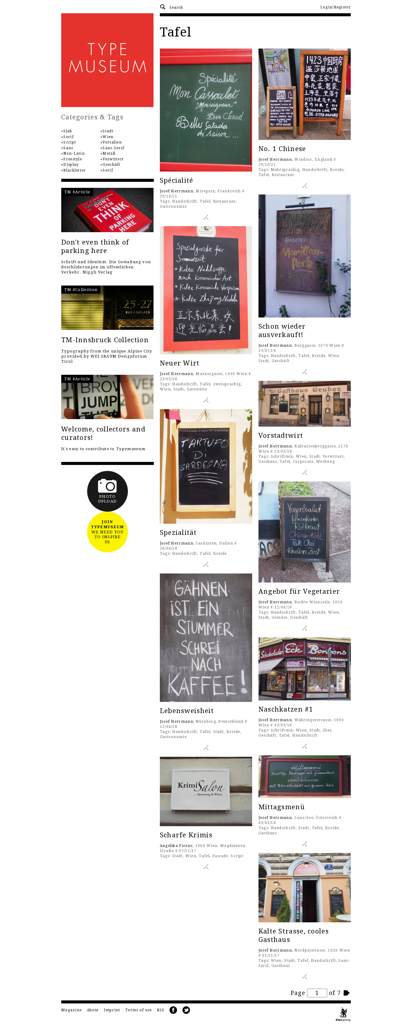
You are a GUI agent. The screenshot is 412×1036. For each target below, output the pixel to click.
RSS (161, 1010)
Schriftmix (282, 456)
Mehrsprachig (285, 170)
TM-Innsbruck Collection (105, 340)
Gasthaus (267, 462)
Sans (68, 148)
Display (71, 165)
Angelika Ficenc (176, 846)
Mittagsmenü (281, 807)
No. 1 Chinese (282, 149)
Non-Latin (74, 153)
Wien (333, 356)
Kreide (337, 170)
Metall (109, 153)
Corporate (303, 462)
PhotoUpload (107, 499)
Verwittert (333, 456)
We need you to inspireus (107, 532)
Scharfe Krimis (186, 835)
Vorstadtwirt (280, 435)
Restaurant (224, 201)
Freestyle (72, 159)
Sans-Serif (113, 148)
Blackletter (74, 170)
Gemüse (280, 617)
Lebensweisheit (187, 711)
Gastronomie (173, 206)
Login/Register (335, 7)
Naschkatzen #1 (285, 709)
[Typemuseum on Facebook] (173, 1010)
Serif (68, 137)
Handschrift (184, 201)
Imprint (112, 1010)
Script (237, 856)
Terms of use (138, 1010)
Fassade (220, 856)
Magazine (71, 1010)
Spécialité (176, 180)
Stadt (263, 361)
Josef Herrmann (176, 191)
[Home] (107, 60)
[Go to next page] (347, 993)
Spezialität (178, 532)
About (93, 1010)
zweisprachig (227, 384)
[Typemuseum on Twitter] (186, 1010)
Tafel (205, 201)
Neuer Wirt (180, 363)
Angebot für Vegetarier (299, 591)
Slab (67, 131)
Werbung (325, 462)
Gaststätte (197, 389)
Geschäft (281, 361)
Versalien (112, 142)
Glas (327, 730)
